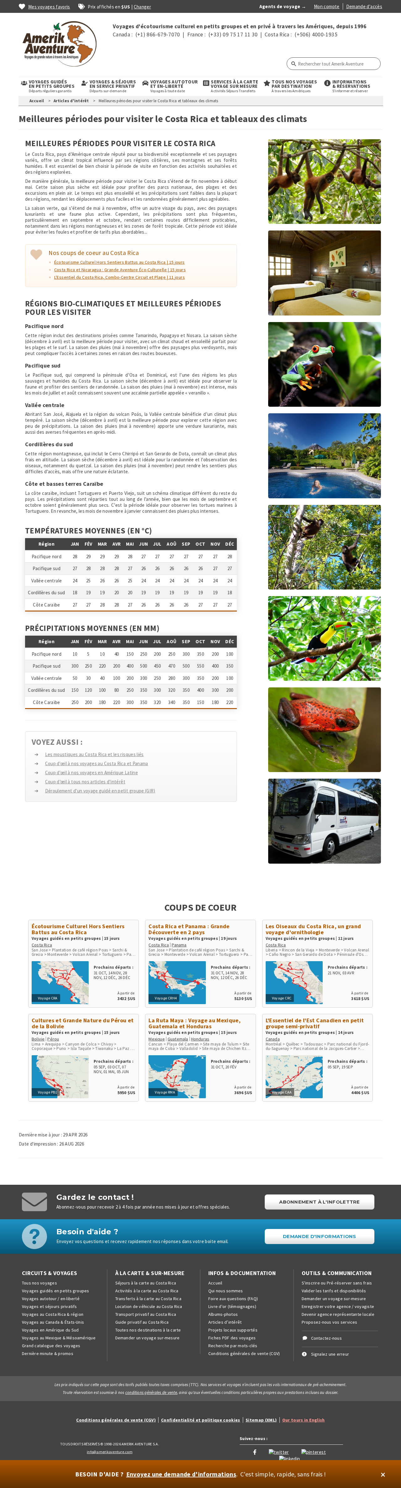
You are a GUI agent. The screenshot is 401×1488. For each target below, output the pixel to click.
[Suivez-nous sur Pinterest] (313, 1451)
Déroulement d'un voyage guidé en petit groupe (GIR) (100, 791)
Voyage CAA (282, 1092)
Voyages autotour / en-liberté (51, 1298)
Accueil (36, 100)
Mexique (156, 1039)
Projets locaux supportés (233, 1330)
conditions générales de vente (151, 1392)
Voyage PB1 (47, 1092)
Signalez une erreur (330, 1354)
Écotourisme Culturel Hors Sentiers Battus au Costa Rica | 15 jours (119, 262)
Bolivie (38, 1039)
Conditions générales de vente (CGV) (244, 1353)
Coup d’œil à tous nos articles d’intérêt (85, 782)
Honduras (200, 1039)
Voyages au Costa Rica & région (52, 1314)
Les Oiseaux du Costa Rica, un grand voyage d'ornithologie (313, 929)
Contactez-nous (326, 1338)
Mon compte (327, 6)
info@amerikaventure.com (110, 1451)
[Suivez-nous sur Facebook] (254, 1451)
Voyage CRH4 (166, 998)
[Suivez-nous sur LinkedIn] (289, 1458)
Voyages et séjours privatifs (49, 1306)
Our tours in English (303, 1420)
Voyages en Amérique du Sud (50, 1330)
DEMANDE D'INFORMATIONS (319, 1236)
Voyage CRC (282, 998)
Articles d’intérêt (225, 1322)
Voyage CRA (48, 998)
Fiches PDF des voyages (232, 1338)
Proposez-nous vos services (329, 1322)
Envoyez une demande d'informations (181, 1474)
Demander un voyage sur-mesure (147, 1338)
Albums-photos (223, 1314)
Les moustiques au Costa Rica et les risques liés (94, 754)
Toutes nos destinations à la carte (148, 1330)
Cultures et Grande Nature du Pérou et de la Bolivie (82, 1023)
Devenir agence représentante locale (338, 1314)
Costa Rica (42, 945)
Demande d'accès (364, 6)
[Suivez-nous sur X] (279, 1451)
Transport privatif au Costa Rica (145, 1314)
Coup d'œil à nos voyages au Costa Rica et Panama (96, 763)
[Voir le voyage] (60, 980)
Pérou (53, 1039)
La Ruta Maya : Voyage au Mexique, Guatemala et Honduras (194, 1023)
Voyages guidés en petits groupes (55, 1291)
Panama (179, 945)
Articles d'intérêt (71, 100)
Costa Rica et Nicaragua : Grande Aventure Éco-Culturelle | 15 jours (120, 270)
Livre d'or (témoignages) (232, 1306)
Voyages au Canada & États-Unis (53, 1322)
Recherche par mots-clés (233, 1345)
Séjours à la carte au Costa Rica (145, 1283)
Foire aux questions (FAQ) (233, 1298)
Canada (273, 1039)
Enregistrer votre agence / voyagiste (338, 1306)
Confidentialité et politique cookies (200, 1420)
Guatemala (178, 1039)
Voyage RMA (165, 1092)
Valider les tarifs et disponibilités (334, 1291)
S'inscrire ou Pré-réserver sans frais (337, 1283)
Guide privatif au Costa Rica (142, 1322)
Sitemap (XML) (261, 1420)
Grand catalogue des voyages (51, 1345)
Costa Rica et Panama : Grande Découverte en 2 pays (188, 929)
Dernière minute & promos (47, 1353)
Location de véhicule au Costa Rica (148, 1306)
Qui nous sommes (225, 1291)
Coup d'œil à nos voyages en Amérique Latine (91, 773)
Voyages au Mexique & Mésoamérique (59, 1338)
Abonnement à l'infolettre (319, 1202)
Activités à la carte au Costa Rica (147, 1291)
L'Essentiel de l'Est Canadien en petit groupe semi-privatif (315, 1023)
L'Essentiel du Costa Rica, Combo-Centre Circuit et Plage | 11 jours (119, 277)
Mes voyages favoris (49, 7)
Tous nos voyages (39, 1283)
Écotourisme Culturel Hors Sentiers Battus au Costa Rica (78, 929)
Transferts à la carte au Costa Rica (148, 1298)
